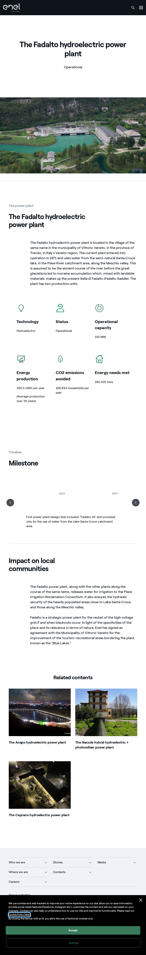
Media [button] (102, 862)
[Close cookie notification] (141, 900)
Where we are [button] (18, 872)
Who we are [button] (17, 862)
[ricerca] (133, 7)
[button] (10, 502)
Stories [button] (58, 862)
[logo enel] (11, 7)
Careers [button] (14, 881)
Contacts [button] (59, 872)
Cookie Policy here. (19, 914)
